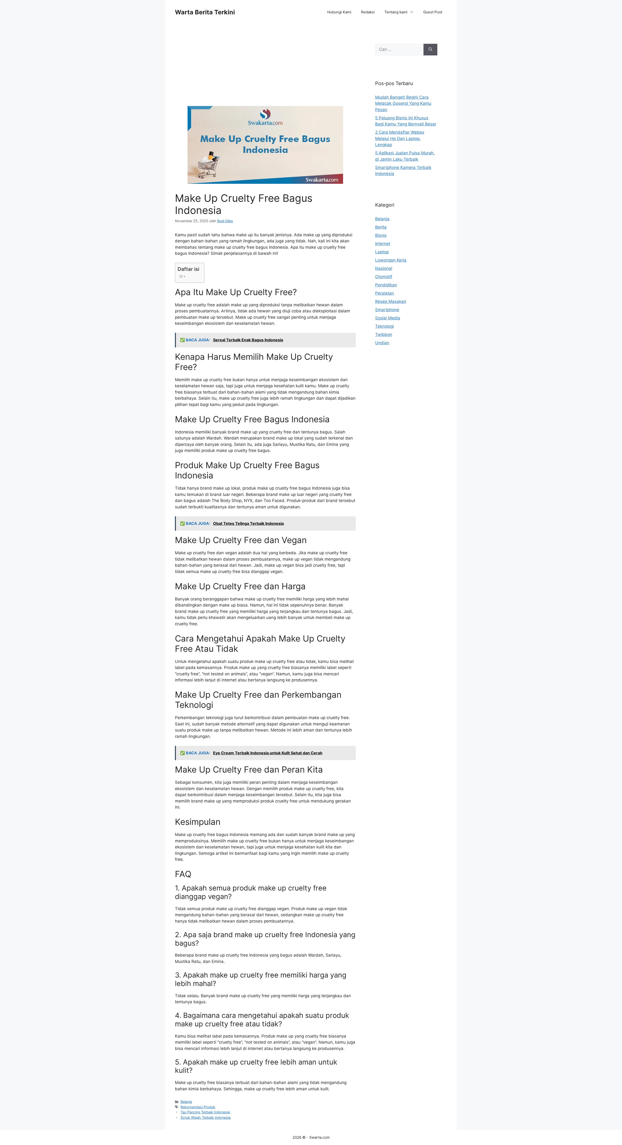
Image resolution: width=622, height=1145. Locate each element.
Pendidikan (386, 284)
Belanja (186, 1102)
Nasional (383, 268)
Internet (382, 243)
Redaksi (368, 12)
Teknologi (384, 326)
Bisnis (381, 235)
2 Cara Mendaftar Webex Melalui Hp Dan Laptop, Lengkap (399, 138)
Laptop (382, 251)
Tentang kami (395, 12)
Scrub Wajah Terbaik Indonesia (206, 1117)
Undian (382, 342)
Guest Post (432, 12)
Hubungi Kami (339, 12)
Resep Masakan (390, 301)
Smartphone (387, 309)
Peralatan (384, 293)
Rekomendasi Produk (198, 1107)
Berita (381, 227)
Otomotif (383, 276)
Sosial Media (387, 318)
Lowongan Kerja (390, 260)
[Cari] (430, 49)
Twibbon (383, 334)
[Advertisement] (265, 70)
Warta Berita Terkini (205, 12)
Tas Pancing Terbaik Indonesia (205, 1112)
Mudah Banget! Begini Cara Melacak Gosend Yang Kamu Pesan (403, 103)
